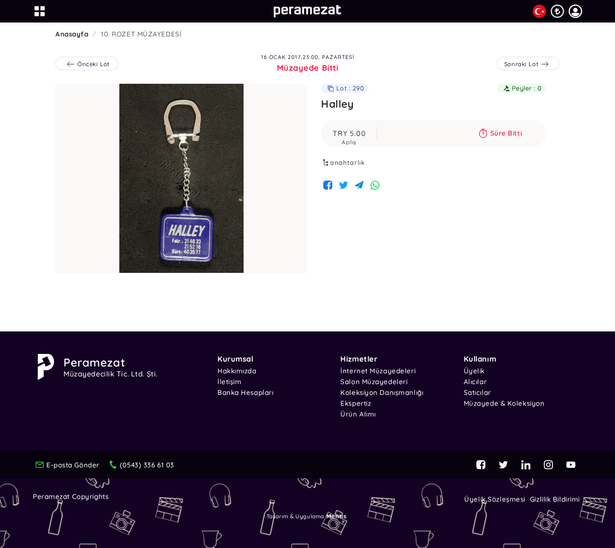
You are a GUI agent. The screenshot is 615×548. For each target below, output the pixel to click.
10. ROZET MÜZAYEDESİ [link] (141, 34)
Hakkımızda (237, 371)
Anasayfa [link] (71, 34)
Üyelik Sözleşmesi (494, 499)
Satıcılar (477, 392)
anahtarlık (347, 163)
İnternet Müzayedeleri (378, 371)
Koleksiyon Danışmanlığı (381, 392)
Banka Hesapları (245, 392)
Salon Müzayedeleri (373, 381)
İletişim (229, 381)
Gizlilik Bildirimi (555, 499)
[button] (575, 11)
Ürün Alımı (358, 414)
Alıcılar (475, 381)
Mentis (336, 516)
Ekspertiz (355, 403)
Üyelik (474, 371)
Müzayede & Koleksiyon (504, 403)
